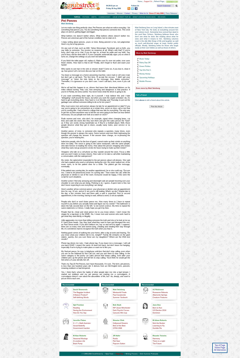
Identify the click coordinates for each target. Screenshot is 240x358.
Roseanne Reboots (160, 292)
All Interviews (220, 350)
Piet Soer (116, 341)
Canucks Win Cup (120, 313)
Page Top (119, 354)
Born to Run (157, 308)
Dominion (156, 313)
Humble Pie (157, 328)
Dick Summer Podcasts (149, 354)
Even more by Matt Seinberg (148, 88)
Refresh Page (159, 1)
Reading (76, 308)
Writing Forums (132, 354)
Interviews (111, 13)
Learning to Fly (158, 326)
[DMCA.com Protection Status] (171, 2)
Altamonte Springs (160, 295)
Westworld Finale (119, 292)
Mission (119, 13)
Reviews (162, 17)
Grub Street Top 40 (121, 17)
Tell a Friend (141, 95)
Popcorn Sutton (119, 343)
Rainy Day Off (144, 63)
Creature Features (160, 297)
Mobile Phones (145, 81)
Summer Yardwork (120, 297)
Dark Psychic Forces (121, 310)
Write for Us (144, 13)
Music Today (144, 59)
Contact (127, 13)
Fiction (85, 17)
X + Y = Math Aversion (82, 323)
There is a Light (159, 341)
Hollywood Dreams (120, 323)
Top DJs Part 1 (145, 70)
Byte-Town (110, 354)
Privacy (135, 13)
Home (140, 1)
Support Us (148, 1)
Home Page (220, 347)
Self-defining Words (81, 297)
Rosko (115, 339)
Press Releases (171, 13)
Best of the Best (119, 326)
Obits (93, 17)
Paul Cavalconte (119, 295)
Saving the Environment (82, 310)
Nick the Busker (159, 323)
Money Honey (144, 74)
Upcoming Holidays (147, 77)
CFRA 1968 (117, 328)
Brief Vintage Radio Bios (144, 17)
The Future (157, 343)
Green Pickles (144, 66)
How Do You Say (79, 313)
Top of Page (220, 345)
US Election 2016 (159, 310)
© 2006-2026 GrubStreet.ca (92, 354)
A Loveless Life (79, 341)
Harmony (156, 339)
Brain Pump (77, 343)
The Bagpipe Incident (81, 292)
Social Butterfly (79, 326)
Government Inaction (81, 328)
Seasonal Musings (80, 339)
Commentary (104, 17)
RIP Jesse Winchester (121, 308)
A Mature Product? (80, 295)
